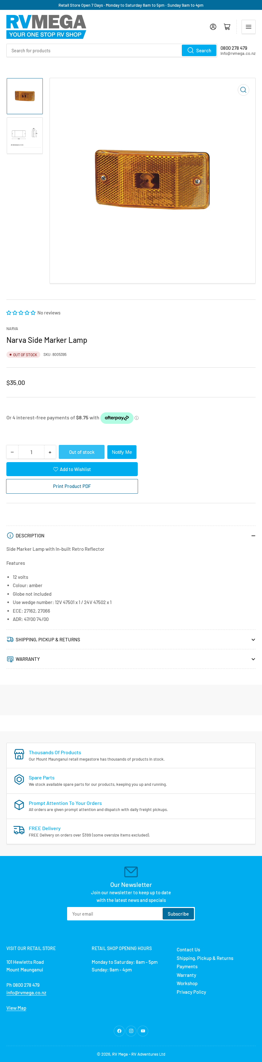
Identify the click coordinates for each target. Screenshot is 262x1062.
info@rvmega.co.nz (26, 992)
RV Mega (120, 1054)
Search (203, 50)
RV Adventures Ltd (148, 1054)
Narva (12, 328)
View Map (16, 1008)
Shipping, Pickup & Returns (205, 958)
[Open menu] (249, 27)
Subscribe (178, 914)
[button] (21, 312)
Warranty (186, 975)
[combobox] (111, 50)
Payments (187, 966)
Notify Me (122, 452)
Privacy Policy (191, 992)
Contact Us (188, 949)
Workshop (187, 983)
